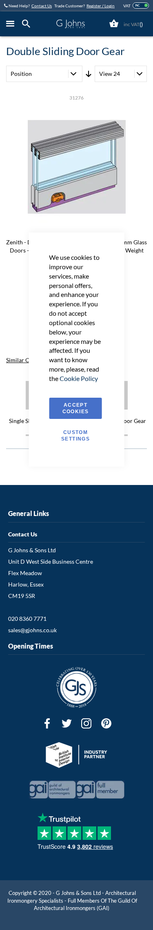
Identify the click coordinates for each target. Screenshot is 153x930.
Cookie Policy (79, 378)
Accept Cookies (75, 408)
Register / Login (100, 5)
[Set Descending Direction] (88, 74)
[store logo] (70, 24)
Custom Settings (75, 436)
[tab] (28, 24)
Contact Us (41, 5)
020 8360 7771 (27, 618)
